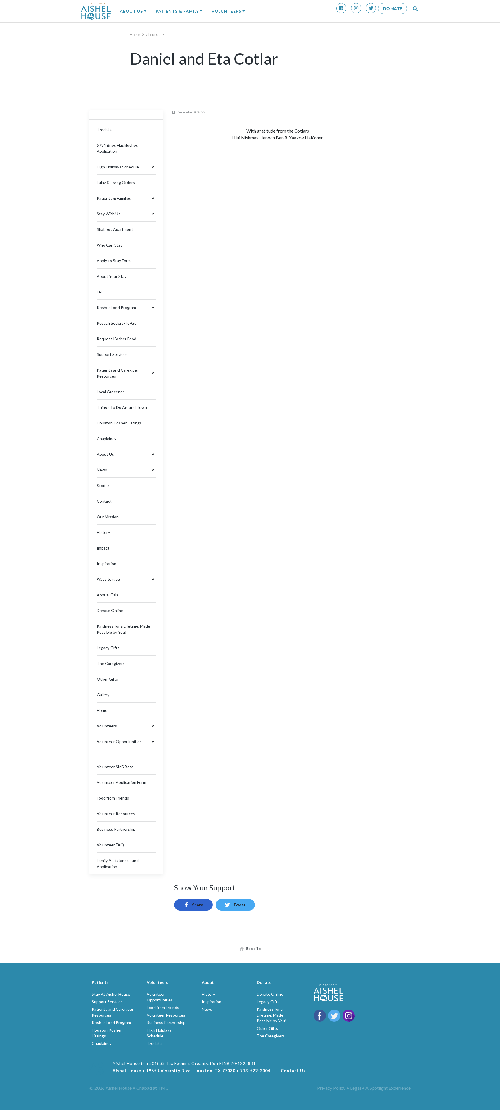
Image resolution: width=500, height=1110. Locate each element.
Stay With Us (108, 213)
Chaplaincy (106, 438)
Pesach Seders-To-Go (117, 323)
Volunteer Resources (116, 813)
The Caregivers (111, 663)
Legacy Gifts (108, 647)
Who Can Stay (109, 244)
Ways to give (108, 579)
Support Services (112, 354)
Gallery (103, 694)
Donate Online (110, 610)
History (103, 532)
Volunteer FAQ (110, 844)
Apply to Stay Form (114, 260)
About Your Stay (111, 276)
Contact (104, 501)
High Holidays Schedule (118, 166)
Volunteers (226, 11)
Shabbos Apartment (115, 229)
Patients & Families (114, 198)
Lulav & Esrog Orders (116, 182)
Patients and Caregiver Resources (117, 372)
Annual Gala (107, 594)
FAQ (101, 291)
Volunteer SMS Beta (115, 766)
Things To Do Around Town (122, 407)
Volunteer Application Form (121, 782)
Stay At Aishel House (111, 994)
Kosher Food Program (116, 307)
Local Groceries (111, 391)
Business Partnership (116, 829)
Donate (392, 8)
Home (135, 34)
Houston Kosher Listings (119, 422)
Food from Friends (113, 797)
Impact (103, 547)
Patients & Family (177, 11)
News (102, 469)
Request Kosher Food (116, 338)
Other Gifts (107, 679)
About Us (131, 11)
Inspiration (106, 563)
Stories (103, 485)
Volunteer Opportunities (119, 741)
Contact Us (293, 1070)
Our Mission (108, 516)
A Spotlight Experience (388, 1088)
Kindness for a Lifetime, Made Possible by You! (271, 1015)
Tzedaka (104, 129)
